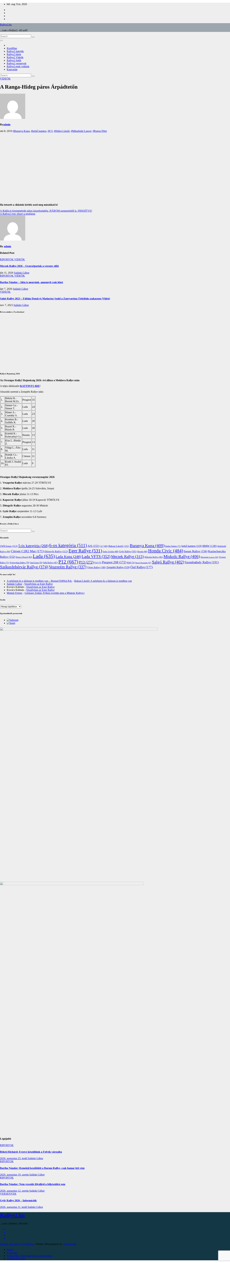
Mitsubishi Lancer (209, 557)
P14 (97, 563)
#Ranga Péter (100, 131)
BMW (209, 546)
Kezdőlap (12, 48)
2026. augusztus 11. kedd (14, 1207)
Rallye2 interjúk (15, 51)
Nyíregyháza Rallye (19, 563)
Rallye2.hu (6, 24)
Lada (44, 556)
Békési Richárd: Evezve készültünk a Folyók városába (31, 1151)
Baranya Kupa (147, 545)
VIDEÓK (5, 78)
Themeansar (69, 1244)
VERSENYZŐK (16, 1258)
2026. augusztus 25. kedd (14, 1158)
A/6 (94, 546)
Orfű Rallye (50, 562)
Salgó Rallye (168, 561)
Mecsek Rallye (127, 556)
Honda (142, 551)
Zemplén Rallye (118, 567)
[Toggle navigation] (1, 40)
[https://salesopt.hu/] (12, 620)
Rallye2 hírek (14, 54)
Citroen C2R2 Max (27, 551)
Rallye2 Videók (15, 57)
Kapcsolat (12, 69)
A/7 (104, 546)
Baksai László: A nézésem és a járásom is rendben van (103, 580)
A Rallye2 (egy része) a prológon (17, 213)
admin (6, 124)
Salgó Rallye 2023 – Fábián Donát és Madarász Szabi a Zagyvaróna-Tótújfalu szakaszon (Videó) (55, 298)
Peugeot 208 (114, 562)
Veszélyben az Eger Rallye (38, 583)
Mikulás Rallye (153, 557)
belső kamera (192, 546)
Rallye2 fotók (14, 60)
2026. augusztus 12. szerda (14, 1190)
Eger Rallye (85, 550)
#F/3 (50, 131)
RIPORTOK (7, 259)
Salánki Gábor (21, 272)
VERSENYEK (8, 1193)
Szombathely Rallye (202, 562)
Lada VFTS (96, 556)
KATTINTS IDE (30, 386)
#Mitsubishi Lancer (81, 131)
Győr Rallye (128, 551)
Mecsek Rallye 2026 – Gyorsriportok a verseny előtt (29, 266)
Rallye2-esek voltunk (18, 66)
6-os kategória (68, 545)
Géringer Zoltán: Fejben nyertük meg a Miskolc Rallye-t (54, 593)
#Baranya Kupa (21, 131)
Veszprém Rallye (67, 567)
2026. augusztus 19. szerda (14, 1174)
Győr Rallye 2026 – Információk (18, 1200)
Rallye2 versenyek (16, 63)
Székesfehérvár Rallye (24, 567)
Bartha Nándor (173, 546)
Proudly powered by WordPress (17, 1244)
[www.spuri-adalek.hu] (11, 623)
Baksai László (118, 546)
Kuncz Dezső (24, 557)
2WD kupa (9, 546)
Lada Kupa (68, 557)
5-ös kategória (33, 546)
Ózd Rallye (141, 567)
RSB (131, 563)
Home (10, 1249)
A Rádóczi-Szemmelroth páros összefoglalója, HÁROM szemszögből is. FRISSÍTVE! (46, 210)
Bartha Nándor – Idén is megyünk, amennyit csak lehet (31, 282)
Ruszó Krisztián (143, 563)
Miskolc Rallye (181, 556)
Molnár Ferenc (14, 593)
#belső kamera (38, 131)
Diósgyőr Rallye (56, 551)
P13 (86, 562)
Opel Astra (36, 563)
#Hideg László (62, 131)
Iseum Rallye (195, 551)
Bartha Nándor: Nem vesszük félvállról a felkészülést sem (32, 1184)
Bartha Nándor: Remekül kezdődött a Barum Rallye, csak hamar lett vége (42, 1168)
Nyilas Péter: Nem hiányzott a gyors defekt (29, 1255)
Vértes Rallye (96, 567)
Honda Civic (165, 550)
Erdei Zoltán (110, 551)
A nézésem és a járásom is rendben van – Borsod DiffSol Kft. (39, 580)
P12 (68, 561)
